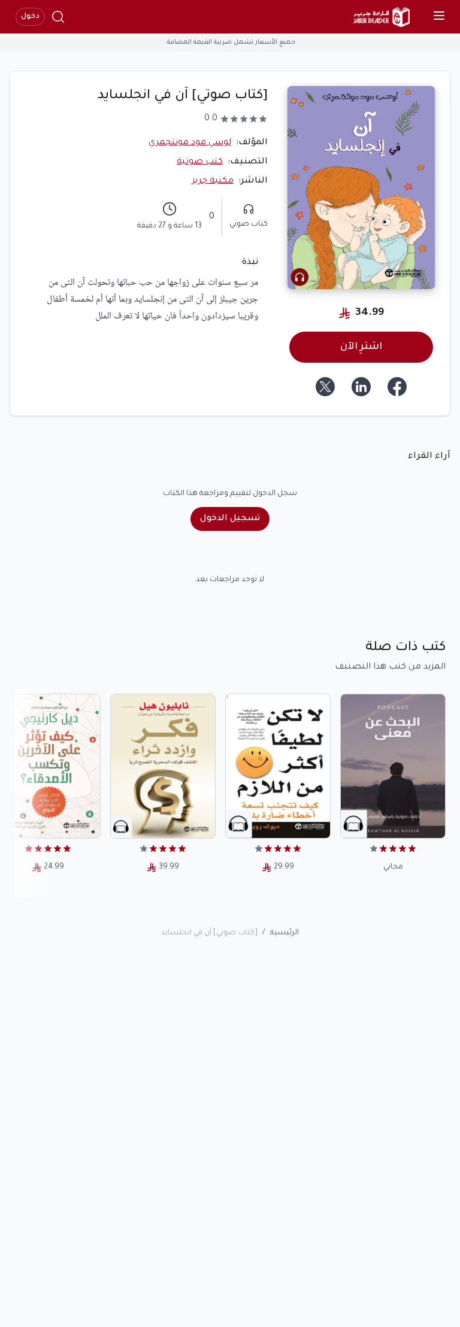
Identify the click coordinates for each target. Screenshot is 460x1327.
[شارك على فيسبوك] (397, 386)
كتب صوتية (200, 162)
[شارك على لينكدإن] (361, 386)
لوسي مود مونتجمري (190, 143)
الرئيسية (284, 933)
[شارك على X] (325, 386)
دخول (30, 17)
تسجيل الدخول (230, 519)
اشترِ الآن (361, 347)
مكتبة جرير (213, 181)
